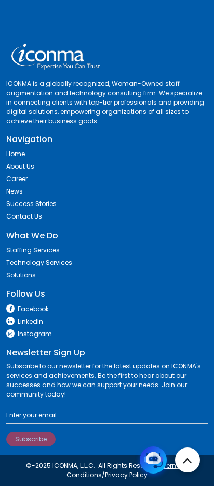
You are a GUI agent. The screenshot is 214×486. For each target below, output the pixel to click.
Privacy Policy (126, 474)
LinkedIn (30, 321)
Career (17, 178)
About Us (20, 166)
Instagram (35, 333)
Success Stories (31, 203)
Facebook (33, 308)
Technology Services (39, 262)
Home (15, 153)
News (14, 191)
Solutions (21, 275)
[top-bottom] (187, 459)
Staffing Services (33, 250)
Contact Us (24, 216)
